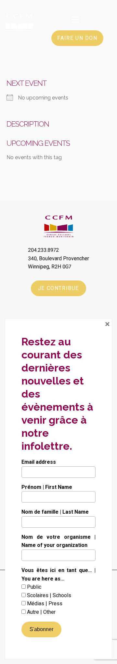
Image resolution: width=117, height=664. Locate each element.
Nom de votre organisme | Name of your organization (58, 541)
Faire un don (77, 38)
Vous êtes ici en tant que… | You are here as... (58, 574)
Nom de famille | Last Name (55, 512)
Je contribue (58, 288)
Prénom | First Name (46, 487)
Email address (38, 462)
